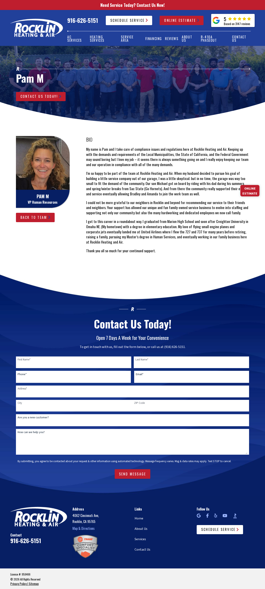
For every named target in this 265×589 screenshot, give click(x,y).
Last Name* (141, 359)
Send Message (132, 473)
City (20, 403)
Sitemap (34, 584)
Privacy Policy (18, 584)
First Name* (24, 359)
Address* (22, 389)
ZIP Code (139, 403)
